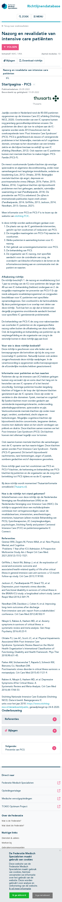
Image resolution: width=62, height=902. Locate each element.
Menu (39, 17)
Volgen (12, 47)
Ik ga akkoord (19, 895)
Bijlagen (10, 61)
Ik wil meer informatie (20, 889)
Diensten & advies (10, 838)
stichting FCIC (22, 216)
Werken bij (7, 842)
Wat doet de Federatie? (13, 825)
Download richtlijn (32, 61)
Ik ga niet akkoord (42, 895)
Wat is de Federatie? (11, 820)
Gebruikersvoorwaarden (13, 847)
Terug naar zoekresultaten (16, 26)
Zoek (25, 17)
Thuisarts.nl (20, 487)
